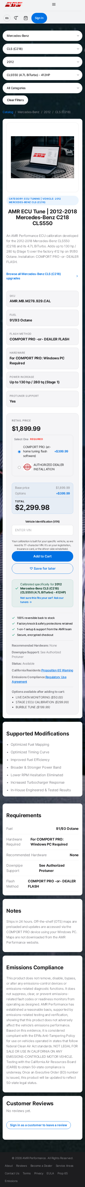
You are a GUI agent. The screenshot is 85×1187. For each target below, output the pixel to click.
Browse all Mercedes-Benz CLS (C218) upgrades (33, 276)
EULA (50, 1173)
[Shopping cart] (26, 18)
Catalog (8, 112)
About (9, 1165)
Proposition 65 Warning (57, 670)
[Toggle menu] (53, 4)
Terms (27, 1173)
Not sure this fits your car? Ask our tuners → (41, 599)
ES (6, 18)
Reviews (21, 1165)
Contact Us (12, 1173)
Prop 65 (63, 1173)
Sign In (39, 18)
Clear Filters (15, 100)
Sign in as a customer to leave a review (38, 1125)
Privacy (38, 1173)
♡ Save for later (43, 568)
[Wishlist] (16, 18)
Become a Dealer (41, 1165)
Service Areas (64, 1165)
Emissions (11, 1181)
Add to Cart (42, 556)
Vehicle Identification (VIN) (42, 521)
